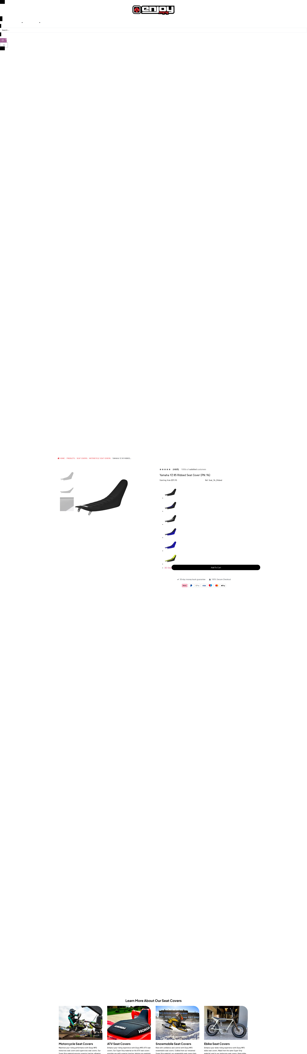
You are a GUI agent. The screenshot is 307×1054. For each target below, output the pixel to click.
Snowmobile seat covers (173, 1043)
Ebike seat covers (217, 1043)
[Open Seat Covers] (40, 22)
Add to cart (216, 567)
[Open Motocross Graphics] (22, 22)
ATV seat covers (118, 1043)
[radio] (206, 493)
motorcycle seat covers (76, 1043)
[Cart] (4, 44)
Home (62, 458)
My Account (153, 37)
